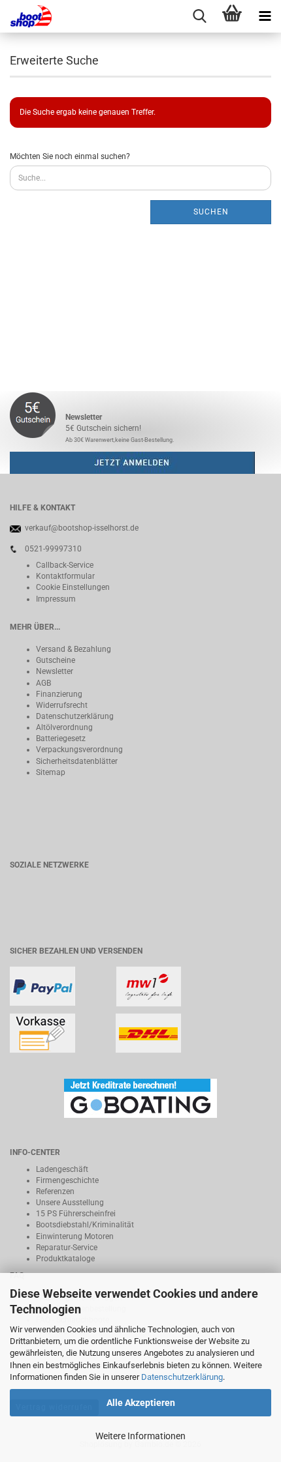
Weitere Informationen (140, 1436)
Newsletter (54, 671)
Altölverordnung (64, 727)
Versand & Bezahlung (73, 649)
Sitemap (50, 772)
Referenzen (55, 1191)
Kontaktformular (65, 576)
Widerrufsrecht (62, 705)
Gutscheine (55, 660)
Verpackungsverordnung (79, 749)
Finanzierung (59, 694)
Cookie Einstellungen (73, 587)
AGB (43, 683)
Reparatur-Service (66, 1247)
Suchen (211, 211)
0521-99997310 (53, 548)
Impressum (56, 599)
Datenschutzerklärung (182, 1377)
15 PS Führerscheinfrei (76, 1213)
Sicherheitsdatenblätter (77, 761)
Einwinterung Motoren (75, 1236)
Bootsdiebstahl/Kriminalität (85, 1224)
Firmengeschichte (67, 1180)
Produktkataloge (65, 1258)
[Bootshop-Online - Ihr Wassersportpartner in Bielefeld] (26, 16)
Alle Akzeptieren (141, 1402)
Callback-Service (64, 565)
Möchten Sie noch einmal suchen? (70, 156)
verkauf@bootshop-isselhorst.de (82, 528)
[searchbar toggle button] (199, 16)
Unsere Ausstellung (70, 1202)
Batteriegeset (59, 738)
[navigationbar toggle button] (264, 16)
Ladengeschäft (62, 1169)
